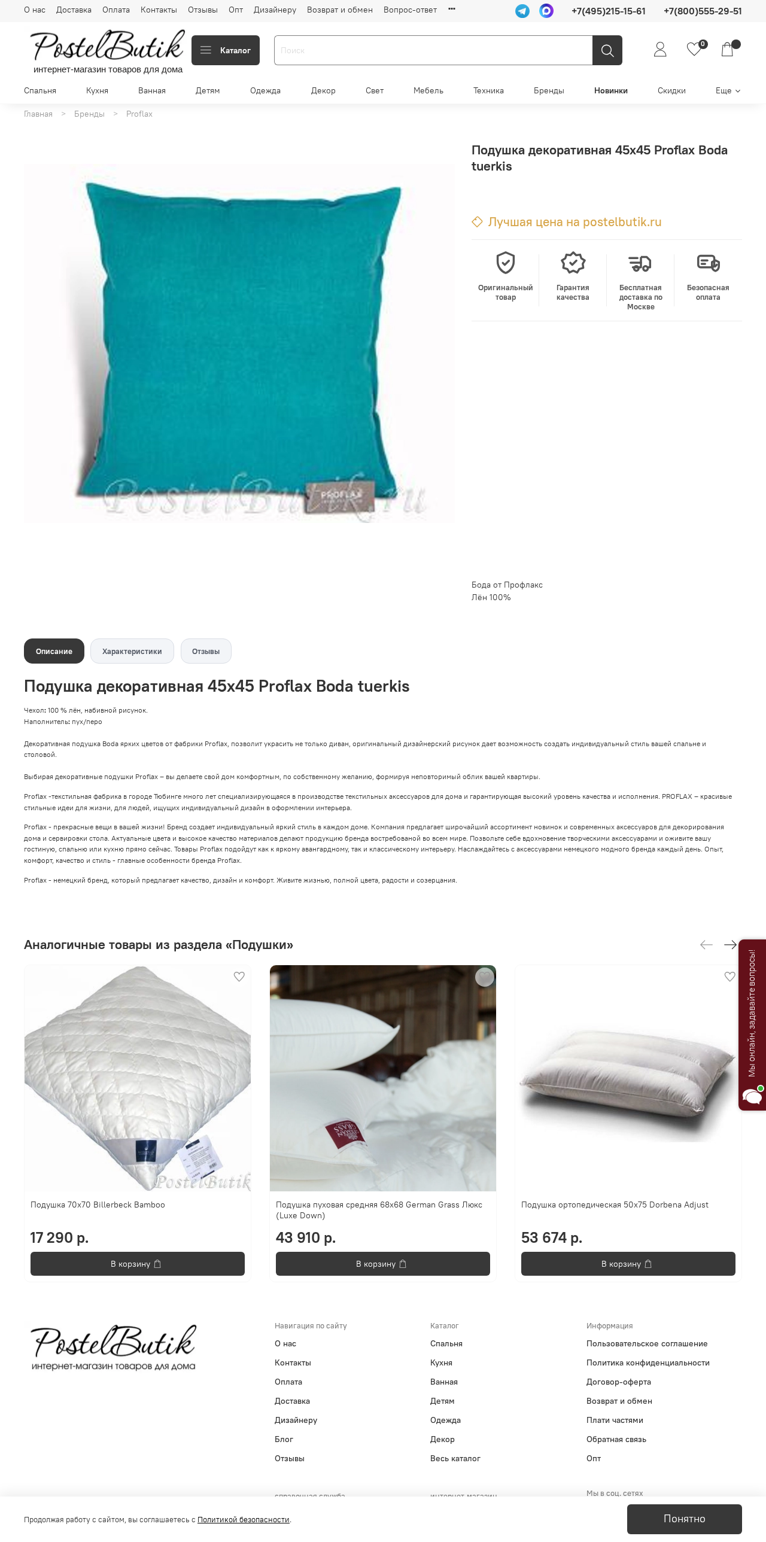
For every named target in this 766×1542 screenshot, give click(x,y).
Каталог (235, 50)
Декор (323, 90)
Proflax (139, 113)
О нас (34, 9)
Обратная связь (616, 1439)
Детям (208, 90)
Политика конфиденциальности (648, 1362)
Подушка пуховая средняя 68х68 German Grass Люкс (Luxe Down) (379, 1210)
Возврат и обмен (340, 9)
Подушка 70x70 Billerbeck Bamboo (98, 1204)
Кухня (97, 90)
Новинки (611, 90)
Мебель (428, 90)
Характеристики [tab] (132, 651)
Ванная (152, 90)
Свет (375, 90)
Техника (488, 90)
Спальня (40, 90)
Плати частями (614, 1420)
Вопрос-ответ (410, 9)
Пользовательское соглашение (647, 1343)
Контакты (159, 9)
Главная (38, 113)
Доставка (74, 9)
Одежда (265, 90)
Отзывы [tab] (206, 651)
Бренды (549, 90)
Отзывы (203, 9)
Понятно (685, 1518)
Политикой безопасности (243, 1519)
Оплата (116, 9)
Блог (284, 1439)
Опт (236, 9)
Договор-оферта (618, 1381)
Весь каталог (455, 1458)
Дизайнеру (275, 9)
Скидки (672, 90)
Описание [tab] (54, 651)
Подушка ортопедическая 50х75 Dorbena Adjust (615, 1204)
